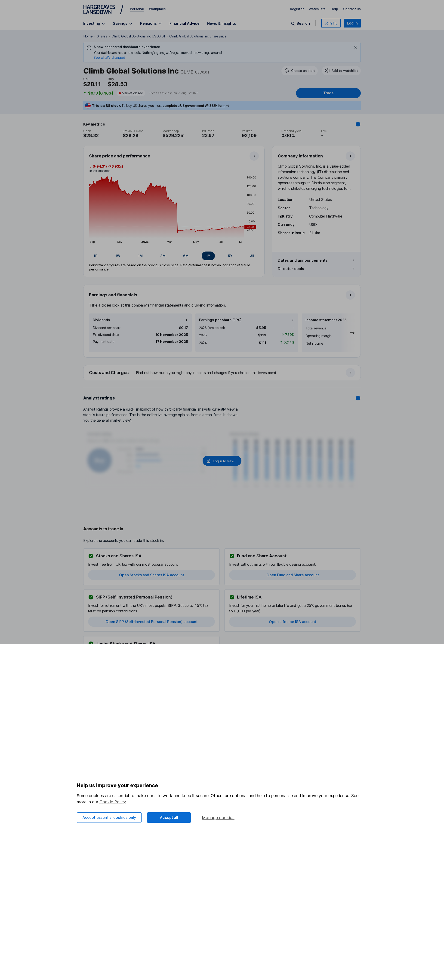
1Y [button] (208, 256)
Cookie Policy (112, 801)
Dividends (101, 320)
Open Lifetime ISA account (292, 621)
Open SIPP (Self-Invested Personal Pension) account (151, 621)
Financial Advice (185, 23)
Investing (91, 23)
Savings (120, 23)
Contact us (352, 9)
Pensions (148, 23)
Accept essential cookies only (109, 817)
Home (88, 36)
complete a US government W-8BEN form (194, 105)
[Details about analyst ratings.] (358, 398)
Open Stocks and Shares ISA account (151, 575)
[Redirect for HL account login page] (222, 461)
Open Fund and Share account (292, 575)
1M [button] (140, 256)
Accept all (169, 817)
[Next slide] (347, 332)
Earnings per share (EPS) (220, 320)
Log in (352, 23)
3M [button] (163, 256)
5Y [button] (230, 256)
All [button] (252, 256)
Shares (102, 36)
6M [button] (185, 256)
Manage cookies (218, 817)
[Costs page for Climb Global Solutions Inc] (222, 372)
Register (297, 9)
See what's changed (109, 57)
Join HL (331, 23)
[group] (174, 256)
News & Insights (221, 23)
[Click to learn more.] (358, 124)
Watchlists (317, 9)
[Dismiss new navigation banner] (355, 47)
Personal (137, 9)
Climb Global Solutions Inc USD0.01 (138, 36)
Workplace (157, 9)
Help (334, 9)
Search (303, 23)
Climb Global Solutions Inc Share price (198, 36)
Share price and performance (119, 156)
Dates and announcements (303, 260)
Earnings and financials (113, 294)
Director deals (291, 268)
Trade (328, 93)
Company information (300, 156)
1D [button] (96, 256)
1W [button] (117, 256)
